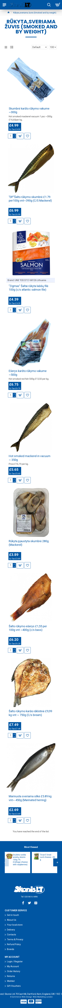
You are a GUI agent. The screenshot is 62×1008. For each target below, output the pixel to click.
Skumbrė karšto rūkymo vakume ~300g (29, 110)
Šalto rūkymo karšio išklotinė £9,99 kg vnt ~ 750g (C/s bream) (30, 713)
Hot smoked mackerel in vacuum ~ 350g (29, 457)
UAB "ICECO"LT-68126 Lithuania (30, 280)
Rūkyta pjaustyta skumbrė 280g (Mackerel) (29, 542)
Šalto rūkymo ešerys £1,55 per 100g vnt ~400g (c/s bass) (28, 628)
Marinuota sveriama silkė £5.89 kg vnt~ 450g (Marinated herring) (30, 798)
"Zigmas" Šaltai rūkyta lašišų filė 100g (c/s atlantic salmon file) (28, 287)
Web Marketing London (43, 997)
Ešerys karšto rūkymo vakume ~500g (28, 372)
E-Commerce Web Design (21, 997)
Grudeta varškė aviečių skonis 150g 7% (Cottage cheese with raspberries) (20, 860)
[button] (5, 862)
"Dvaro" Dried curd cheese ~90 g (47, 857)
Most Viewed (31, 847)
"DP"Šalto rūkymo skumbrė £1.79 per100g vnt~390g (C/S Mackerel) (30, 198)
